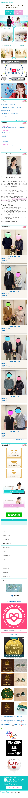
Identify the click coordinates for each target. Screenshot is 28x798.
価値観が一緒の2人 (6, 132)
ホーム (4, 522)
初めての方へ (6, 526)
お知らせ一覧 (6, 568)
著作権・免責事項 (6, 576)
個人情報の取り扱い (7, 572)
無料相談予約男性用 (9, 12)
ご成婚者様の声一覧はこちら (21, 439)
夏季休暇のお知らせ (5, 110)
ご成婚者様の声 (6, 555)
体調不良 (4, 136)
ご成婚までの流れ (6, 535)
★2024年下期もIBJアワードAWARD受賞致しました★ (12, 116)
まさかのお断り (5, 141)
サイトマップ (6, 580)
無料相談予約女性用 (18, 12)
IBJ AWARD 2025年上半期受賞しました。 (10, 113)
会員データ (5, 559)
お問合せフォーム (14, 787)
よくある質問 (6, 539)
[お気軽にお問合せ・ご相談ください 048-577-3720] (14, 7)
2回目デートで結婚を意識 (7, 146)
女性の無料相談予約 (7, 547)
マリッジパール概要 (7, 564)
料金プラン (5, 531)
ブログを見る (24, 149)
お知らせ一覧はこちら (22, 120)
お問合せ (5, 551)
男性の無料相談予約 (7, 543)
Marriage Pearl (17, 792)
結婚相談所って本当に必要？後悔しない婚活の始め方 (13, 127)
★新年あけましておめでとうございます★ (11, 107)
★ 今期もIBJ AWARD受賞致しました (9, 104)
